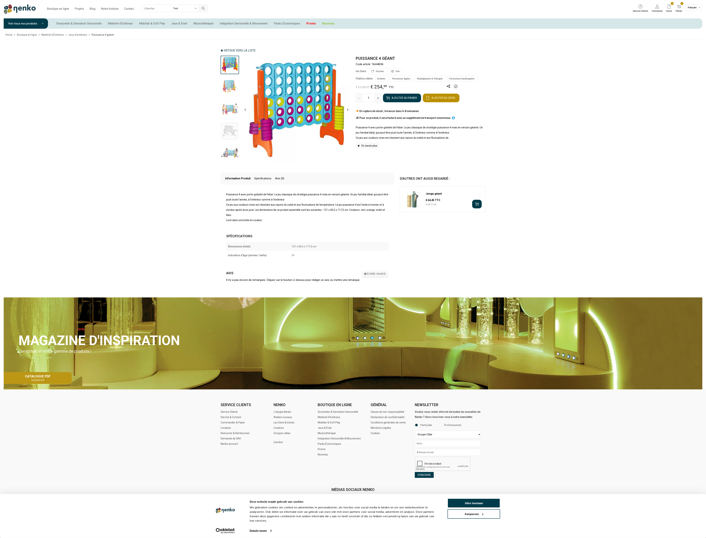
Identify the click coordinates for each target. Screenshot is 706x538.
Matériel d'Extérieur (120, 23)
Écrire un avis (376, 273)
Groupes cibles (282, 433)
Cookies (375, 433)
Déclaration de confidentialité (387, 417)
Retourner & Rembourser (235, 433)
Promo (311, 23)
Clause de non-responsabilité (387, 411)
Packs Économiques (287, 23)
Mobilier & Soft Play (152, 23)
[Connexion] (657, 7)
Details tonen (258, 530)
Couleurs (279, 427)
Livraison (226, 427)
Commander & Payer (233, 422)
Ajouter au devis (443, 97)
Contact (129, 8)
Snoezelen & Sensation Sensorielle (79, 23)
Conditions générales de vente (388, 422)
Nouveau (328, 23)
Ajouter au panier (404, 97)
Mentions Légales (381, 427)
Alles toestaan (474, 503)
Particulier (426, 425)
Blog (92, 8)
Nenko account (229, 443)
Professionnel (452, 425)
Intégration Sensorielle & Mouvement (244, 23)
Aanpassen (472, 513)
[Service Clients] (640, 7)
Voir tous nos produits (23, 23)
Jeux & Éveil (179, 23)
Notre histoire (110, 8)
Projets (79, 8)
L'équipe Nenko (282, 411)
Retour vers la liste (240, 50)
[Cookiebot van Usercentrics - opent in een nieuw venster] (225, 531)
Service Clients (229, 411)
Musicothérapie (203, 23)
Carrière (278, 442)
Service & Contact (231, 417)
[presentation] (245, 109)
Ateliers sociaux (283, 417)
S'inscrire (424, 474)
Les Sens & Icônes (284, 422)
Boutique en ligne (58, 8)
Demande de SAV (231, 438)
